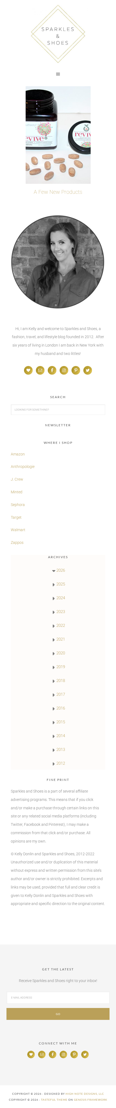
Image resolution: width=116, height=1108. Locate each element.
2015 (60, 722)
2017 (60, 694)
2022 (60, 625)
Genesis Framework (90, 1099)
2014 (60, 735)
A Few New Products (58, 192)
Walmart (18, 530)
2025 (60, 584)
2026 (60, 570)
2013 (60, 749)
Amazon (18, 454)
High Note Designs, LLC (85, 1093)
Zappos (17, 542)
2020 (60, 653)
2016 (60, 708)
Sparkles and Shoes (58, 34)
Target (16, 517)
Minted (17, 492)
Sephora (18, 505)
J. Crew (17, 479)
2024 (60, 597)
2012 (60, 763)
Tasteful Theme (54, 1099)
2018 (60, 680)
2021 (60, 639)
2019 (60, 666)
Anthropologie (23, 466)
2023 (60, 611)
